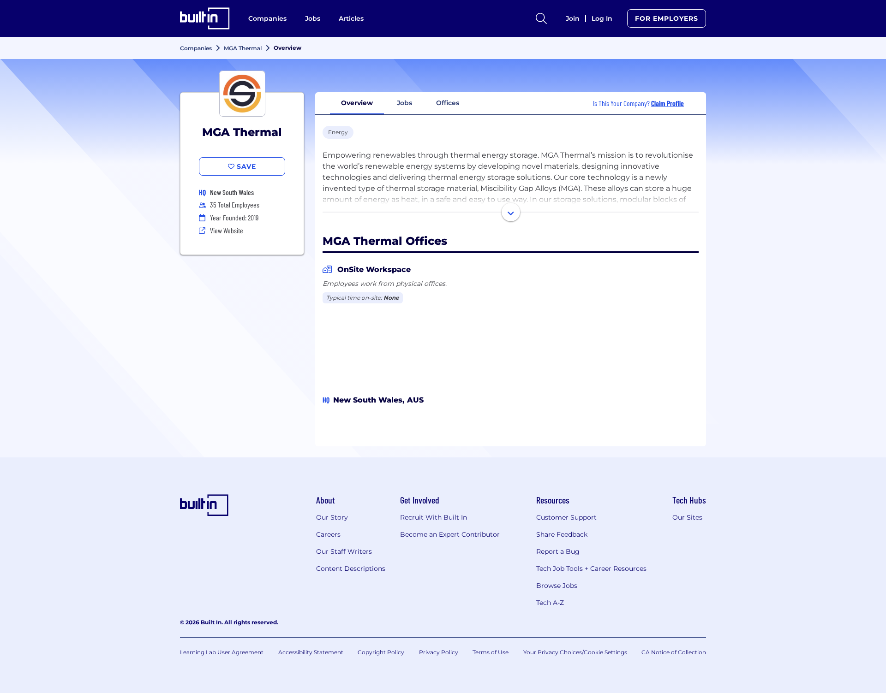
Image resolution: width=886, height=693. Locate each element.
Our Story (332, 517)
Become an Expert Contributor (450, 534)
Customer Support (566, 517)
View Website (226, 230)
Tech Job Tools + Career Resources (591, 568)
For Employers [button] (666, 18)
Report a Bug (558, 551)
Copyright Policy (381, 652)
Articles (351, 18)
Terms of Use (491, 652)
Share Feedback (561, 534)
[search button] (541, 18)
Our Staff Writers (344, 551)
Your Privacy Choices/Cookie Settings (575, 652)
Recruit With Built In (433, 517)
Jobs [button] (404, 103)
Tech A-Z (550, 602)
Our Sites (687, 517)
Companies (267, 18)
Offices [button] (447, 103)
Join (573, 18)
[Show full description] (511, 212)
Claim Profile (667, 103)
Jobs (312, 18)
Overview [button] (357, 103)
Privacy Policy (438, 652)
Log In (602, 18)
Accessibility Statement (310, 652)
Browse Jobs (556, 585)
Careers (328, 534)
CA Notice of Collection (673, 652)
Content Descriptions (350, 568)
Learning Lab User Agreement (221, 652)
